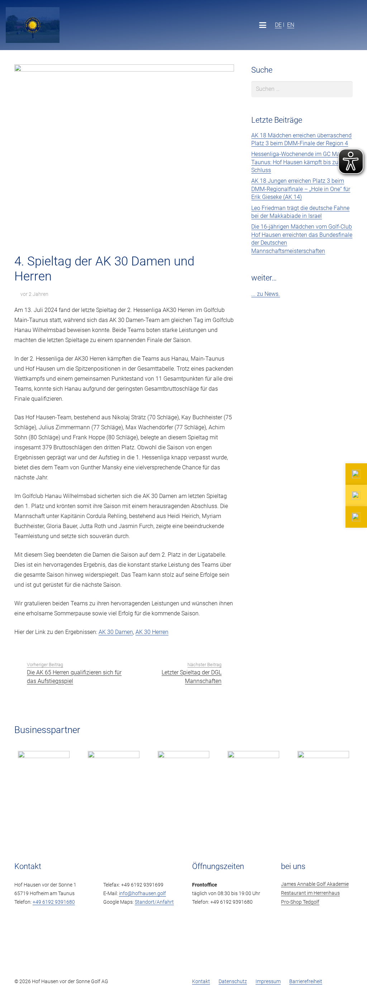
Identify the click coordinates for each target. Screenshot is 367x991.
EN (290, 25)
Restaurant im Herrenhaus (310, 893)
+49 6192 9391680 (54, 902)
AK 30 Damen (116, 632)
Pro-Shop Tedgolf (300, 902)
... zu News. (265, 294)
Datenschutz (233, 981)
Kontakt (201, 981)
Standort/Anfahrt (154, 902)
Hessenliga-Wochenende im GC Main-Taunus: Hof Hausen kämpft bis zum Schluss (299, 162)
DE (278, 25)
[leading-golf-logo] (343, 25)
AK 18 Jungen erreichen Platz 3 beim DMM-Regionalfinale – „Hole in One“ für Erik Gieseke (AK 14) (300, 188)
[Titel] (32, 25)
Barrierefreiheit (305, 981)
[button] (262, 25)
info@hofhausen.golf (142, 893)
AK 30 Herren (151, 632)
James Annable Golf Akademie (315, 884)
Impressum (268, 981)
